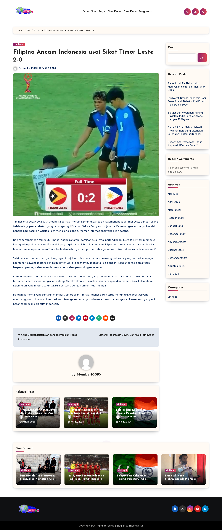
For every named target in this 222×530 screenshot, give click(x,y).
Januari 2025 (175, 225)
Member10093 (30, 68)
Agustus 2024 (176, 266)
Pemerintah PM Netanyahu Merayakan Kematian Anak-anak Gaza (37, 413)
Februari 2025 (176, 217)
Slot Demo (115, 11)
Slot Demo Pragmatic (138, 11)
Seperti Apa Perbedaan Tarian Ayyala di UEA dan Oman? (185, 144)
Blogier (121, 525)
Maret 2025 (174, 209)
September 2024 (177, 258)
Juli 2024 (173, 274)
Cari (171, 47)
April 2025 (174, 201)
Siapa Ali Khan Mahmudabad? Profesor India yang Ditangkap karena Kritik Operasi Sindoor (185, 130)
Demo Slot (89, 11)
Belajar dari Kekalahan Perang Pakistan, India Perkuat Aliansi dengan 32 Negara (185, 116)
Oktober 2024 (176, 250)
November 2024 (177, 242)
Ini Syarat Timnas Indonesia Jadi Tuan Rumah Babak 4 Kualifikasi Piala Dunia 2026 (187, 101)
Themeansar (136, 525)
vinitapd (18, 44)
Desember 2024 (177, 233)
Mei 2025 (173, 193)
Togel (102, 11)
